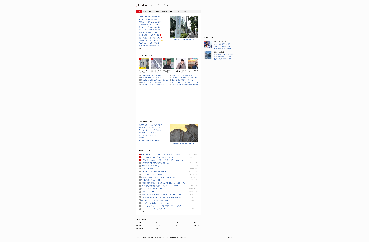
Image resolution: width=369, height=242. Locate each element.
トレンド (191, 11)
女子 (185, 11)
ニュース (152, 5)
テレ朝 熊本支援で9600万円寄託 (223, 57)
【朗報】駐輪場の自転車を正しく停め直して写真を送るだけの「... (161, 194)
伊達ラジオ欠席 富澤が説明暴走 (184, 39)
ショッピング (159, 225)
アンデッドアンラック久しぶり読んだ (152, 208)
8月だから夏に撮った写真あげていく (152, 165)
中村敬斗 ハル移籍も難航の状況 (223, 46)
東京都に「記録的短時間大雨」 (149, 19)
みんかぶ (196, 225)
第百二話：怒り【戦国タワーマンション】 (153, 188)
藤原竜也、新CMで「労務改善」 (149, 40)
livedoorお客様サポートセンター (178, 237)
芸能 (171, 11)
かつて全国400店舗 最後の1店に (149, 24)
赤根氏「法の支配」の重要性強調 (149, 17)
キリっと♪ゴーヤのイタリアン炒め (150, 130)
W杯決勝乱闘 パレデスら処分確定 (223, 48)
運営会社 (138, 237)
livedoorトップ (146, 237)
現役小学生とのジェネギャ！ (148, 132)
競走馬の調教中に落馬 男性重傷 (149, 35)
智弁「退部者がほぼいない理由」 (149, 38)
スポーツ (164, 11)
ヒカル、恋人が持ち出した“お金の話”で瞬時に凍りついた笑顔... (160, 206)
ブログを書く (167, 5)
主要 (139, 11)
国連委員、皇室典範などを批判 (149, 32)
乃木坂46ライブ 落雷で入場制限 (149, 43)
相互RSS (138, 225)
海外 (150, 11)
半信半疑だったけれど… (147, 138)
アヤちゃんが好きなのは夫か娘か (149, 140)
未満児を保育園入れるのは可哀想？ (150, 125)
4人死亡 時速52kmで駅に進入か (149, 45)
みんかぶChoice (140, 228)
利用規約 (153, 237)
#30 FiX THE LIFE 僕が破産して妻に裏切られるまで (156, 200)
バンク (176, 225)
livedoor (142, 5)
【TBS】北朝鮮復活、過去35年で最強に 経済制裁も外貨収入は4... (161, 197)
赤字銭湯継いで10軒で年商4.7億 (149, 30)
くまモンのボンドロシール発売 (222, 59)
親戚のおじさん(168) (146, 191)
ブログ (159, 5)
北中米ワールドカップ (220, 41)
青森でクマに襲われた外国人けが (149, 22)
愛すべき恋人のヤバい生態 (147, 135)
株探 (157, 228)
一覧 (140, 48)
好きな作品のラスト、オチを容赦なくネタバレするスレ (158, 177)
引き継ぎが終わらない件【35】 (150, 180)
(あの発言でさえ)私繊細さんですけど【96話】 (155, 203)
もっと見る (142, 143)
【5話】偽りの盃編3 (146, 168)
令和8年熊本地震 (219, 52)
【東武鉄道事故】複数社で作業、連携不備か (154, 163)
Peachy (196, 222)
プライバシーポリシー (162, 237)
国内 (144, 11)
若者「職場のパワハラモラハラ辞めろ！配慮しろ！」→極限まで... (161, 154)
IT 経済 (157, 11)
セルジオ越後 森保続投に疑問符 (223, 44)
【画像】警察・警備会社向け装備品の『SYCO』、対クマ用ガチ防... (162, 183)
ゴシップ (178, 11)
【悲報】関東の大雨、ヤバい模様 (151, 174)
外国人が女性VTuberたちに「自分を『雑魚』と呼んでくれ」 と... (161, 160)
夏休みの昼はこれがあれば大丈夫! (150, 127)
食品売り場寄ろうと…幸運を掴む (223, 54)
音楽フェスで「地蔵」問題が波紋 (149, 27)
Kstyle (176, 222)
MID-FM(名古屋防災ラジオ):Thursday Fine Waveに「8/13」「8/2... (161, 186)
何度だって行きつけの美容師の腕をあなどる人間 (156, 157)
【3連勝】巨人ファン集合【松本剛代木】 (153, 171)
